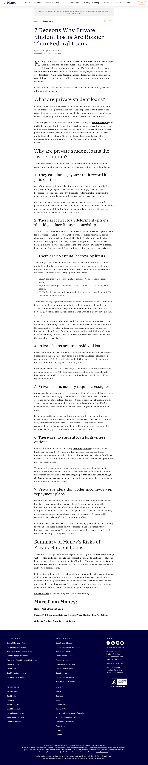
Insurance (37, 3)
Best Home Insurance (64, 669)
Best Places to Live (15, 709)
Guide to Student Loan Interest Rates (54, 621)
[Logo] (11, 3)
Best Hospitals (13, 705)
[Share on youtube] (122, 643)
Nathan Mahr (41, 51)
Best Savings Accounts (16, 673)
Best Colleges (13, 700)
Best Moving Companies (17, 677)
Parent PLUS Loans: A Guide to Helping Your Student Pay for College (71, 615)
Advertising (60, 726)
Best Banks (11, 669)
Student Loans (48, 21)
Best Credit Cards (14, 664)
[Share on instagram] (117, 643)
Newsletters (12, 692)
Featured (118, 3)
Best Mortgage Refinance (17, 656)
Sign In (142, 2)
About (58, 692)
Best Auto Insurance (64, 660)
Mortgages (60, 3)
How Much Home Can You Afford (20, 651)
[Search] (4, 3)
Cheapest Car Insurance (65, 664)
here (103, 758)
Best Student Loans (64, 643)
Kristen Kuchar (41, 593)
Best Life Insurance (64, 673)
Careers (59, 734)
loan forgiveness (82, 448)
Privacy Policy (61, 705)
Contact (59, 696)
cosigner (41, 393)
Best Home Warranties (65, 677)
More (128, 3)
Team (58, 700)
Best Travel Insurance (15, 717)
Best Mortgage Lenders (16, 647)
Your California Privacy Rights (68, 717)
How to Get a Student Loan (48, 609)
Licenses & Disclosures (65, 722)
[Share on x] (113, 643)
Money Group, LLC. (62, 745)
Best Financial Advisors (65, 681)
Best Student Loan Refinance (68, 647)
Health (106, 3)
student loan (57, 71)
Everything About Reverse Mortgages (22, 660)
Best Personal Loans (64, 656)
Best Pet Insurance (14, 722)
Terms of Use (61, 709)
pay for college (100, 122)
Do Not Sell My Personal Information (70, 713)
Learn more (77, 13)
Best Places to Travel (15, 713)
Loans (48, 3)
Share (110, 21)
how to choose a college (79, 61)
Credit (26, 3)
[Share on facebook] (108, 643)
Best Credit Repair (63, 651)
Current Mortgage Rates (17, 643)
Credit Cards (74, 3)
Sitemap (59, 730)
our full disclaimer (102, 752)
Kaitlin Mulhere (58, 51)
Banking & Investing (91, 3)
